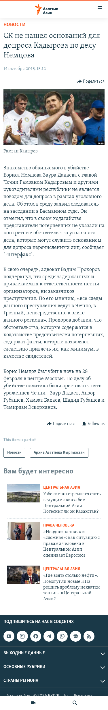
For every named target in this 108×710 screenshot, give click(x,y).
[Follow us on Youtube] (8, 636)
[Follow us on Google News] (75, 636)
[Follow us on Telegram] (48, 636)
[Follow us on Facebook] (35, 636)
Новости (14, 25)
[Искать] (75, 703)
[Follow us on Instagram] (22, 636)
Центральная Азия (61, 487)
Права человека (58, 525)
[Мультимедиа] (33, 703)
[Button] (91, 81)
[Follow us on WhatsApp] (62, 636)
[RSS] (89, 636)
